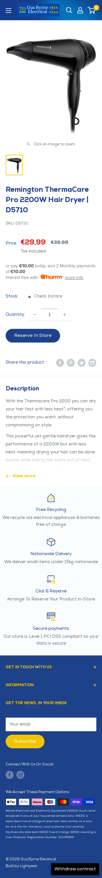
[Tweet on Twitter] (82, 362)
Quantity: (15, 314)
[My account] (80, 10)
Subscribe (25, 741)
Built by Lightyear (21, 866)
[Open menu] (8, 10)
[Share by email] (92, 362)
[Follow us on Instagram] (20, 775)
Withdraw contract (75, 869)
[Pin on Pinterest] (71, 362)
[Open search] (69, 10)
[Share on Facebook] (60, 362)
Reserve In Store (33, 335)
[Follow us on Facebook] (10, 775)
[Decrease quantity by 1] (35, 315)
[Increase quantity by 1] (65, 315)
